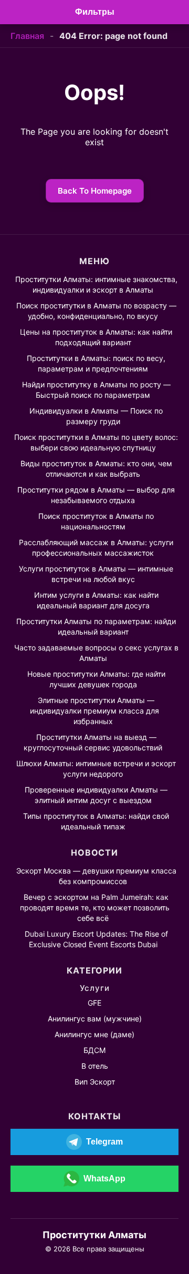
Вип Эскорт (95, 1081)
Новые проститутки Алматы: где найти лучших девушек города (96, 679)
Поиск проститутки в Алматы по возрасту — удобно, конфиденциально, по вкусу (96, 310)
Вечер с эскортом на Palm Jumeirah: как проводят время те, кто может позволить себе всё (95, 907)
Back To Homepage (95, 191)
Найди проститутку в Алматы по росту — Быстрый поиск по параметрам (96, 389)
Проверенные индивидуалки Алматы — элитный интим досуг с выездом (96, 795)
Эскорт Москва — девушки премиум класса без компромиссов (96, 876)
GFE (94, 1002)
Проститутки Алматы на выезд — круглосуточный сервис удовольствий (93, 742)
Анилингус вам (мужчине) (95, 1018)
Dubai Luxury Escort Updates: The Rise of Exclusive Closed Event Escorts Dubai (96, 939)
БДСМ (94, 1050)
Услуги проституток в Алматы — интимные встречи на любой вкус (96, 574)
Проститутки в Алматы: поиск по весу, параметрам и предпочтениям (96, 363)
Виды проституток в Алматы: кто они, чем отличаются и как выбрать (96, 468)
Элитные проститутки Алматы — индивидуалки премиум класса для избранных (94, 711)
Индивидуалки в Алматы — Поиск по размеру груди (96, 416)
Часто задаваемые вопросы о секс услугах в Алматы (96, 653)
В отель (94, 1065)
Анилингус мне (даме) (94, 1034)
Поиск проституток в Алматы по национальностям (96, 521)
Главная (27, 36)
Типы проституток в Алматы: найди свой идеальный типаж (96, 821)
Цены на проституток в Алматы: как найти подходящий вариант (96, 337)
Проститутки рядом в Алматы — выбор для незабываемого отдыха (96, 495)
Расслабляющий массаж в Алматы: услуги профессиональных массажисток (96, 547)
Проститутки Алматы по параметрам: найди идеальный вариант (96, 626)
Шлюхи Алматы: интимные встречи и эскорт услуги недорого (96, 768)
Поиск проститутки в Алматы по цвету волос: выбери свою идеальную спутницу (96, 442)
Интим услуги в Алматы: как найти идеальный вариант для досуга (96, 600)
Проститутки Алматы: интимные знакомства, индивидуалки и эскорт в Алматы (96, 284)
